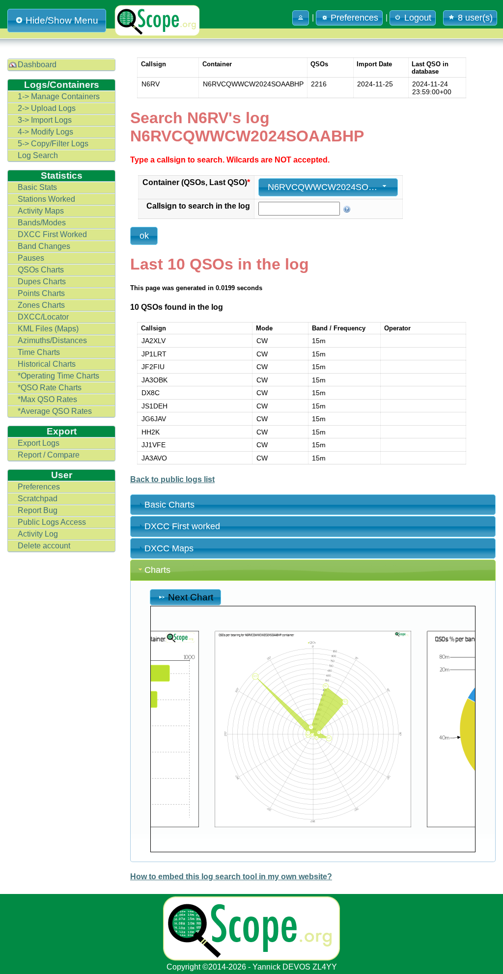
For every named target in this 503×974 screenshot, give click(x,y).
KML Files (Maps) (48, 329)
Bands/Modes (42, 222)
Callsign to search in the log (198, 206)
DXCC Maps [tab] (169, 548)
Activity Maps (41, 211)
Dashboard (37, 64)
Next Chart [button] (190, 597)
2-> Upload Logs (47, 108)
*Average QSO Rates (55, 411)
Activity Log (38, 534)
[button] (300, 18)
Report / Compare (49, 455)
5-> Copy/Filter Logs (53, 143)
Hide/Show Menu (62, 20)
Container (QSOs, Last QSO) (196, 182)
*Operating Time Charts (58, 376)
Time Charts (39, 352)
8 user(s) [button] (475, 18)
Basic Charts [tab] (169, 505)
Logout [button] (417, 18)
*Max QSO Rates (47, 399)
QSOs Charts (41, 270)
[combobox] (328, 187)
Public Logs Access (52, 522)
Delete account (44, 545)
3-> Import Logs (45, 120)
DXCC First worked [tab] (182, 526)
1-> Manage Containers (59, 96)
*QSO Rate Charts (50, 387)
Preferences (39, 487)
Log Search (38, 155)
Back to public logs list (172, 479)
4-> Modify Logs (45, 132)
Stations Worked (46, 199)
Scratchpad (37, 498)
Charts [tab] (157, 570)
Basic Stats (37, 187)
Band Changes (44, 246)
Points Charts (41, 293)
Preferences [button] (354, 18)
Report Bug (37, 510)
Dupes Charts (42, 281)
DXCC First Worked (52, 234)
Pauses (31, 258)
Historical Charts (47, 364)
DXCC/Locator (43, 317)
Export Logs (38, 443)
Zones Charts (41, 305)
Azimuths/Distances (52, 340)
